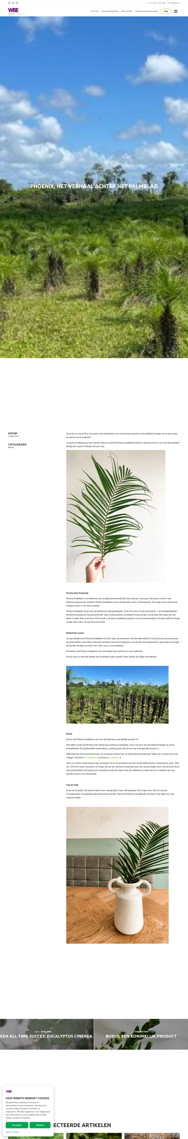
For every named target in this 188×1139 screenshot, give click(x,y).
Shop (166, 11)
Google (16, 1132)
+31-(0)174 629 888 (157, 3)
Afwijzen (40, 1125)
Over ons (95, 11)
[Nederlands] (176, 11)
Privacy (9, 1132)
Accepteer (17, 1125)
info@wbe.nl (175, 3)
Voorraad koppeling (110, 11)
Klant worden (127, 11)
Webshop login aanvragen (146, 11)
